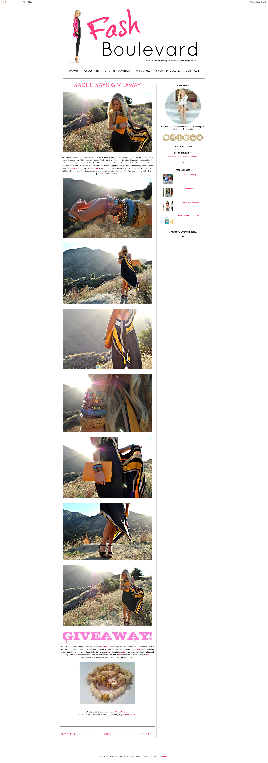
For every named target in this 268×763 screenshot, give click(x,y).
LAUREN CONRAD (117, 71)
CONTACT (192, 71)
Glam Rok (94, 168)
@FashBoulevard (122, 712)
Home (107, 734)
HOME (73, 71)
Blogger (165, 756)
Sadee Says (104, 646)
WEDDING (143, 71)
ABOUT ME (91, 71)
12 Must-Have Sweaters (189, 202)
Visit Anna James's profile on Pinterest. (183, 157)
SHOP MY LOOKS (168, 71)
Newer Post (68, 734)
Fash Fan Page (131, 714)
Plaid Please (189, 188)
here (110, 652)
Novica (74, 168)
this (68, 162)
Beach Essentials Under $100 (189, 216)
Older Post (147, 734)
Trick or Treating (189, 175)
